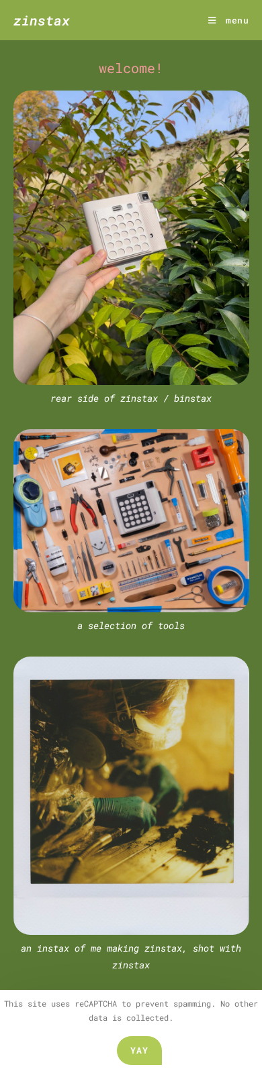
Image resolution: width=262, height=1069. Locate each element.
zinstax (41, 20)
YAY (139, 1050)
